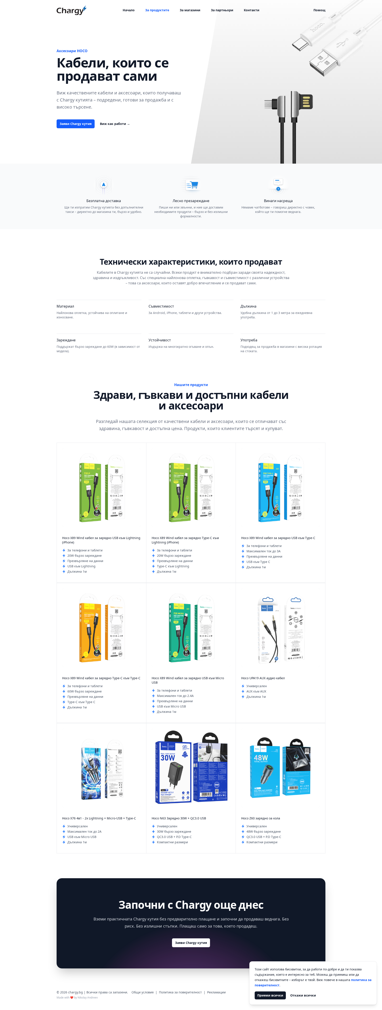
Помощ (319, 10)
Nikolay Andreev (88, 997)
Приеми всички (270, 995)
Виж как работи (115, 124)
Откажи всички (303, 995)
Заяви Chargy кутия (76, 124)
